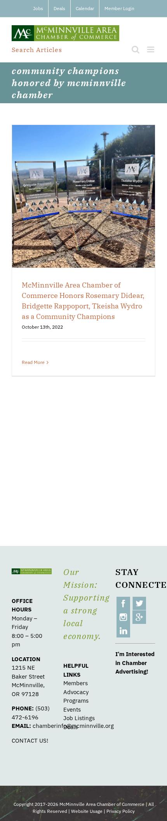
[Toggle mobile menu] (151, 49)
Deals (70, 727)
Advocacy (76, 692)
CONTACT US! (30, 740)
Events (72, 709)
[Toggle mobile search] (135, 49)
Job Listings (79, 718)
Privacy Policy (120, 811)
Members (75, 683)
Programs (76, 700)
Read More (33, 362)
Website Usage (87, 811)
